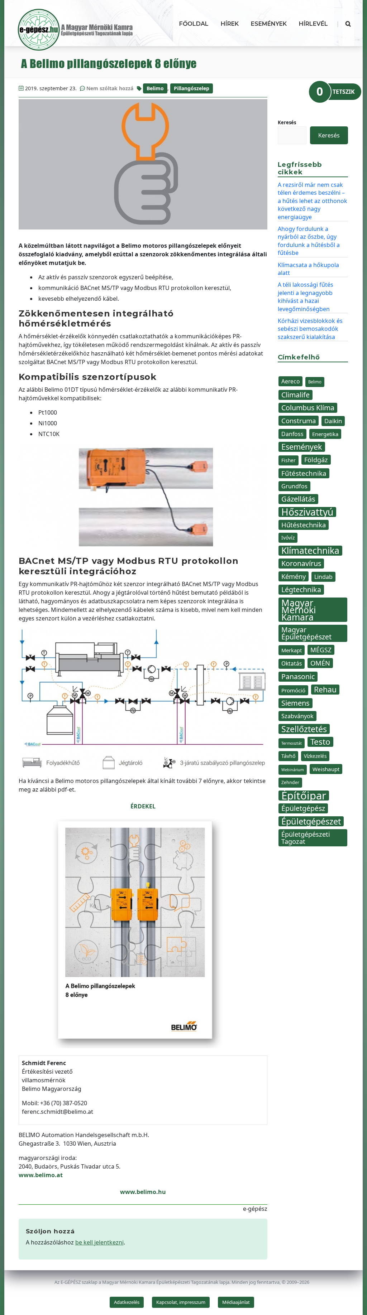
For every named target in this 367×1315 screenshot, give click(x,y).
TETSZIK (344, 92)
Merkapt (291, 650)
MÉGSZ (321, 650)
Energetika (325, 433)
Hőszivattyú (307, 512)
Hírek (230, 23)
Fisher (288, 460)
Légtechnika (301, 589)
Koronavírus (301, 563)
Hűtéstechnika (303, 524)
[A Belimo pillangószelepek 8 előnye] (143, 164)
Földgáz (316, 459)
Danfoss (292, 434)
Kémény (293, 576)
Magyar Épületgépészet (306, 633)
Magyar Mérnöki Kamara (298, 610)
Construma (298, 420)
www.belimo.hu (143, 1192)
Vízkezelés (315, 756)
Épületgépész (303, 808)
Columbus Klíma (307, 407)
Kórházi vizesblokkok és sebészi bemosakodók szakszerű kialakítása (310, 329)
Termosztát (291, 743)
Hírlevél (313, 23)
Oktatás (291, 663)
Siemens (295, 703)
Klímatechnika (310, 551)
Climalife (295, 395)
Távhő (288, 756)
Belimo (155, 88)
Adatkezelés (126, 1302)
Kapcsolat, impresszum (180, 1302)
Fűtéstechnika (304, 473)
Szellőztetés (304, 729)
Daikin (333, 421)
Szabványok (297, 716)
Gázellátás (298, 499)
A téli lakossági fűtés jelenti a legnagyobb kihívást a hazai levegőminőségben (305, 297)
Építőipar (303, 796)
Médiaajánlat (236, 1302)
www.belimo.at (41, 1175)
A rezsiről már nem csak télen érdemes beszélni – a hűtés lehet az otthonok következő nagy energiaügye (312, 201)
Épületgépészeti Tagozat (305, 838)
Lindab (323, 577)
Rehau (325, 690)
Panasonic (298, 676)
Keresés (287, 122)
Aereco (290, 381)
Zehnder (290, 782)
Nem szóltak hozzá (109, 88)
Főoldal (194, 23)
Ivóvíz (288, 537)
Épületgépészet (311, 821)
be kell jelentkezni (99, 1242)
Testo (320, 742)
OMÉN (320, 662)
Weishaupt (326, 769)
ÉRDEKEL (143, 806)
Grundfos (294, 486)
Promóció (293, 690)
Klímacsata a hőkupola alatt (308, 269)
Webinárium (292, 769)
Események (269, 23)
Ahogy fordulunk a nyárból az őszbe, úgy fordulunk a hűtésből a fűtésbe (309, 241)
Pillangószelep (191, 88)
